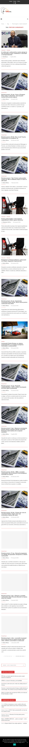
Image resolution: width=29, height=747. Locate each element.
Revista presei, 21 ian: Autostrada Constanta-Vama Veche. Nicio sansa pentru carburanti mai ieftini (14, 302)
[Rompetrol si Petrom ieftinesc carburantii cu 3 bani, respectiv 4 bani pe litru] (14, 246)
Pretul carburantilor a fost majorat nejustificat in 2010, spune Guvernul (12, 219)
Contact (10, 1)
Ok (14, 744)
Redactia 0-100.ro (7, 222)
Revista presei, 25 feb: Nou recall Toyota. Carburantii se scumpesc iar (13, 137)
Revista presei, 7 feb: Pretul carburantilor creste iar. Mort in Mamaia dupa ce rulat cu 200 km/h (14, 179)
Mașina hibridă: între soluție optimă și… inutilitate (16, 723)
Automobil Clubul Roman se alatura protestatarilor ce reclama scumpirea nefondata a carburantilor (12, 345)
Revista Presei (3, 92)
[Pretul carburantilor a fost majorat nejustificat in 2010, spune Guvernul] (14, 205)
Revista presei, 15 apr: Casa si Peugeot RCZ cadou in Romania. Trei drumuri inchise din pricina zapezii (13, 96)
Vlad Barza (5, 56)
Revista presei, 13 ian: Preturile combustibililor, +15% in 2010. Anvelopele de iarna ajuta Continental (13, 387)
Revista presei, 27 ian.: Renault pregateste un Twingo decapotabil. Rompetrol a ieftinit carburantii (14, 554)
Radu (2, 718)
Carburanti (3, 50)
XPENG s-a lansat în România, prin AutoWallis (11, 680)
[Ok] (27, 742)
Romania (8, 50)
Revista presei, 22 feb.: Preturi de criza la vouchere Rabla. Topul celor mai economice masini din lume (13, 514)
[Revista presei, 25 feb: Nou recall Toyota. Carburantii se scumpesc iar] (14, 123)
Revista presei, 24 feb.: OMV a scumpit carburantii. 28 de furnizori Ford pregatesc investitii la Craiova (14, 473)
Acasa (2, 23)
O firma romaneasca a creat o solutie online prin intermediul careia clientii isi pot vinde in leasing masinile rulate (13, 705)
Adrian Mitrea (6, 99)
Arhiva (18, 1)
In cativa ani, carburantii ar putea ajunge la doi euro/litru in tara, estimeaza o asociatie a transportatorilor (14, 53)
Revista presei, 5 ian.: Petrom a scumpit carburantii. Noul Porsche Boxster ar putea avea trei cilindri (14, 597)
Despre (14, 1)
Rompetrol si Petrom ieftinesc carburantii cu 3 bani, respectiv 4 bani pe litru (13, 260)
